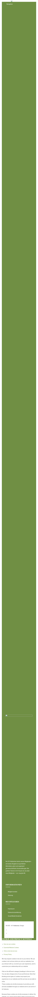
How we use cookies (9, 944)
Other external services (10, 951)
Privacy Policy (8, 954)
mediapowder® (28, 925)
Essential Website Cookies (11, 947)
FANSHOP (27, 12)
